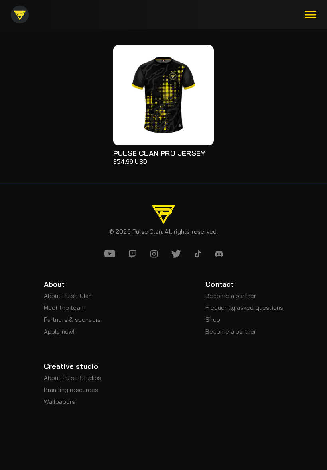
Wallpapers (59, 401)
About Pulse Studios (73, 378)
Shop (212, 319)
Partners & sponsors (72, 319)
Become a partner (230, 296)
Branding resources (71, 390)
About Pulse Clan (68, 296)
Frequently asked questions (244, 307)
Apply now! (59, 331)
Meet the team (65, 307)
